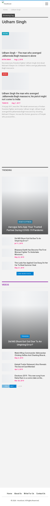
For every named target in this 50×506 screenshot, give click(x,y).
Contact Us (40, 494)
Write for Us (29, 494)
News (5, 74)
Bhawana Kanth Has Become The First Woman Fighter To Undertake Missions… (30, 252)
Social (5, 34)
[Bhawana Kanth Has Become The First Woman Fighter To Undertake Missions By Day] (7, 253)
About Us (18, 494)
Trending (25, 336)
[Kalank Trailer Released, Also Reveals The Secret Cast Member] (7, 367)
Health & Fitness (25, 222)
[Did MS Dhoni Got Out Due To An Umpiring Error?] (7, 241)
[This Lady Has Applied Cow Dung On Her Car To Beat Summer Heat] (7, 266)
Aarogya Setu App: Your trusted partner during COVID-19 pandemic (25, 228)
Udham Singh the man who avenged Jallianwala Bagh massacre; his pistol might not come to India (24, 96)
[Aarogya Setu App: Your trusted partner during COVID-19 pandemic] (25, 205)
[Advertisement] (25, 142)
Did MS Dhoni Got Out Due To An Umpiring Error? (25, 343)
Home (9, 494)
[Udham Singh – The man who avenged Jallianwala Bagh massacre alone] (15, 40)
